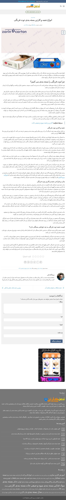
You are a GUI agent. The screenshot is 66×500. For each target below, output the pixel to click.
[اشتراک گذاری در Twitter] (34, 262)
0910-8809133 (22, 1)
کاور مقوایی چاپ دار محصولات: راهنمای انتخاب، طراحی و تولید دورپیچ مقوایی (38, 428)
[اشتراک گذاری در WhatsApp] (40, 262)
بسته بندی (33, 17)
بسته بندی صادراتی (41, 478)
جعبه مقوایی (41, 489)
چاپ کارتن (23, 492)
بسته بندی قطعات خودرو (15, 478)
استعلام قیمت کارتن (35, 475)
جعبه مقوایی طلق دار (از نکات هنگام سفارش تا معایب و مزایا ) (43, 453)
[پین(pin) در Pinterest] (28, 262)
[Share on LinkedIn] (25, 262)
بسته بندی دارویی (50, 478)
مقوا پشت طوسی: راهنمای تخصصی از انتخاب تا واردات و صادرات (42, 448)
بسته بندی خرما (11, 475)
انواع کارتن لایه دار (26, 475)
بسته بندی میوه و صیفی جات (25, 268)
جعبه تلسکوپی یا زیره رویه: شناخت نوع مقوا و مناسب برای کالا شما (41, 438)
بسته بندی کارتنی (17, 485)
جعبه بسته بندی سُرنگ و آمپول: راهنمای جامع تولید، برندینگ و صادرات (41, 443)
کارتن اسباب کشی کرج (15, 492)
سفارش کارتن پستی (5, 489)
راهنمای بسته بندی (15, 489)
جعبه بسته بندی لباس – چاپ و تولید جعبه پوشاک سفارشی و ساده (42, 458)
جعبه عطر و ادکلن (49, 489)
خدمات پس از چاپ (33, 489)
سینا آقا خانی (26, 25)
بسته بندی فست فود (29, 478)
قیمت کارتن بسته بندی (60, 492)
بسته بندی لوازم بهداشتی (36, 482)
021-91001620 (31, 1)
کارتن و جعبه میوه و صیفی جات (42, 123)
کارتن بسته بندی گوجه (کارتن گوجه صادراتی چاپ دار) (45, 463)
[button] (64, 6)
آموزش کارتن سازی (57, 475)
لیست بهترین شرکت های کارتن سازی (49, 492)
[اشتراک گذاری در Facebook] (37, 262)
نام (61, 316)
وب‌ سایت (60, 332)
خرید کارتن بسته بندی (24, 489)
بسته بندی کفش (56, 489)
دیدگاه (61, 302)
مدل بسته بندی (35, 491)
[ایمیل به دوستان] (31, 262)
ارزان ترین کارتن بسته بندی (45, 475)
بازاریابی (18, 475)
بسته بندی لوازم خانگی (20, 482)
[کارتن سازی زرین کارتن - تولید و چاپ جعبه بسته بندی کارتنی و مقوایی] (33, 6)
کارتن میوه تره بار (6, 492)
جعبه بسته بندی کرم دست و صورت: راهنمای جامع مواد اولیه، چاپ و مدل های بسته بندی (35, 433)
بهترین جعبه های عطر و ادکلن (12, 288)
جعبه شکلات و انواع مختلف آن (53, 288)
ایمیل (61, 324)
